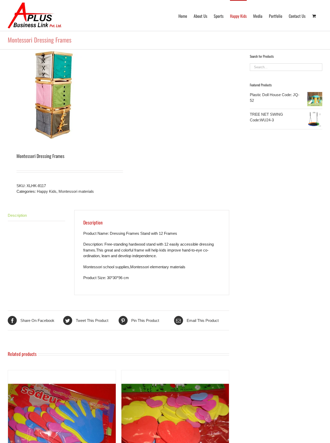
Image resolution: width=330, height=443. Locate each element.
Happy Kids (46, 191)
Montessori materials (76, 191)
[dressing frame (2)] (61, 94)
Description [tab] (17, 215)
